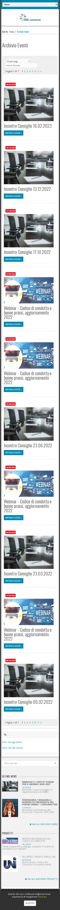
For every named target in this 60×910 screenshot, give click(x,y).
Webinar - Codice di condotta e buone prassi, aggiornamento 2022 (28, 312)
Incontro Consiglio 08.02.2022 (28, 701)
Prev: (5, 742)
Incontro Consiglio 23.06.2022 (28, 445)
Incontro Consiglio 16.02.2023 (28, 125)
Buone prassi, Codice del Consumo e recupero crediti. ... (38, 863)
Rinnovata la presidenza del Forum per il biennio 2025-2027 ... (39, 811)
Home (11, 31)
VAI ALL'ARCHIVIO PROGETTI (42, 878)
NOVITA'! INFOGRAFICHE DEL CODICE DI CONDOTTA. (36, 840)
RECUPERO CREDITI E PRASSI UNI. (39, 857)
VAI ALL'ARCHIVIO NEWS (45, 824)
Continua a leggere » (13, 133)
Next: (5, 747)
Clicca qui (42, 896)
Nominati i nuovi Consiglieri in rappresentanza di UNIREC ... (37, 791)
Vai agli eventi (15, 742)
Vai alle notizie (15, 747)
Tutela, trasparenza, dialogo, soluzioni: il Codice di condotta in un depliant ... (27, 847)
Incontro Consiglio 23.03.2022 (28, 573)
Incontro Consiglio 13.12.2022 (27, 189)
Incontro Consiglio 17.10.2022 (27, 252)
